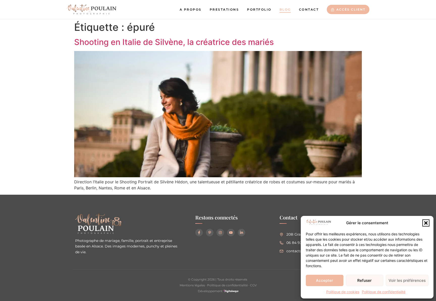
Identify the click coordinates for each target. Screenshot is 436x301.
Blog (285, 9)
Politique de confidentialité (383, 292)
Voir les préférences (407, 280)
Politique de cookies (342, 292)
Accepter (324, 280)
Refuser (364, 280)
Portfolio (259, 9)
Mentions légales (192, 285)
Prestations (224, 9)
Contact (309, 9)
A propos (191, 9)
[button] (425, 222)
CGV (253, 285)
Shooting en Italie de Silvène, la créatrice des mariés (174, 42)
